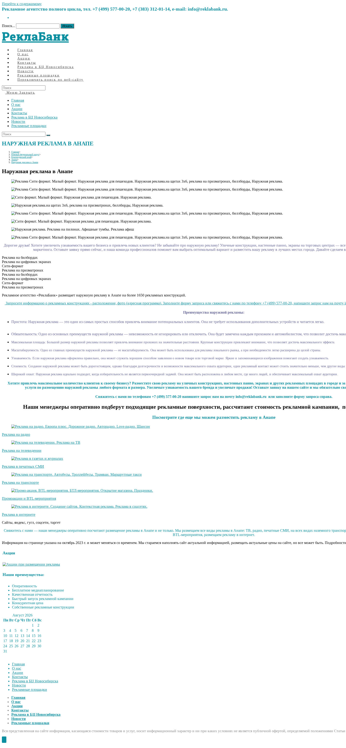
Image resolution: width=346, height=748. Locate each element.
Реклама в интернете (18, 514)
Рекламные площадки (28, 126)
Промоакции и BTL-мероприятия (29, 498)
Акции (16, 109)
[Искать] (48, 135)
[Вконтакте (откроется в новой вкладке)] (12, 18)
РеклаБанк (35, 36)
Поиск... (8, 26)
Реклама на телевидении (21, 450)
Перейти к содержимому (22, 4)
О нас (15, 105)
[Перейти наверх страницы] (4, 739)
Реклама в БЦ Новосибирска (34, 117)
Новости (18, 122)
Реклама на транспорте (20, 482)
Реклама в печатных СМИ (23, 466)
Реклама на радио (16, 434)
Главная (17, 100)
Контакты (19, 113)
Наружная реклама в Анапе (24, 162)
